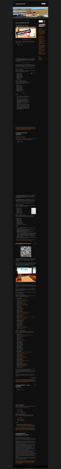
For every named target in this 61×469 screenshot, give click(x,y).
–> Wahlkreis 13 (31, 375)
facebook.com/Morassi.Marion (22, 357)
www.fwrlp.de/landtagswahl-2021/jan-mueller (24, 360)
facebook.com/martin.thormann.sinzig (23, 312)
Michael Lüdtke (33, 128)
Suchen (44, 21)
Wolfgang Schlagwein (32, 429)
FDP (21, 428)
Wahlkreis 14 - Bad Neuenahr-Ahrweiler (23, 129)
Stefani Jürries (18, 381)
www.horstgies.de (21, 339)
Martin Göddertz (27, 128)
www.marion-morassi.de (22, 356)
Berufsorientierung (21, 17)
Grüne (22, 428)
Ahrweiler (16, 240)
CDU (31, 427)
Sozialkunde (28, 239)
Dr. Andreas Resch (19, 127)
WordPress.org (40, 59)
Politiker (26, 239)
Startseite (17, 17)
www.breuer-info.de (20, 3)
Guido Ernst (25, 428)
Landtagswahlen (17, 128)
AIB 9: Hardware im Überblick (42, 32)
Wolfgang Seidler (29, 129)
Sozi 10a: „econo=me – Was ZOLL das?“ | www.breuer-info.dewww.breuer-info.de (42, 49)
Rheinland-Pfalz (19, 462)
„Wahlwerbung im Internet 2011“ (27, 424)
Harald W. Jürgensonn (28, 428)
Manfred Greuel (20, 128)
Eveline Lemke (19, 428)
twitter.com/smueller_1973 (22, 301)
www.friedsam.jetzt (21, 325)
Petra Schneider (23, 380)
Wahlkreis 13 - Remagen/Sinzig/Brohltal (28, 381)
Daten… (37, 17)
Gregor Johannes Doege (23, 127)
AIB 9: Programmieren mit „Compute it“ (42, 54)
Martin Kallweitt (30, 128)
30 (35, 385)
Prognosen (17, 462)
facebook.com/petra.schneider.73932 (23, 304)
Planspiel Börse (31, 17)
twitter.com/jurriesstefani (21, 319)
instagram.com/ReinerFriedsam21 (23, 327)
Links (34, 17)
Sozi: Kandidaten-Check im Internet (23, 243)
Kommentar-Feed (41, 58)
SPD (21, 462)
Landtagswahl (33, 127)
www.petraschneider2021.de (22, 303)
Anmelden (40, 57)
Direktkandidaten (19, 461)
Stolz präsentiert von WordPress (31, 466)
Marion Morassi (23, 128)
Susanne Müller (22, 381)
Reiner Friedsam (27, 380)
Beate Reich (20, 408)
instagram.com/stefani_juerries (23, 318)
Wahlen (31, 239)
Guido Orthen (27, 127)
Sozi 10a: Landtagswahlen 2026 (22, 22)
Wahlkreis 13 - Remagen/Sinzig (21, 240)
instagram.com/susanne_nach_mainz (23, 300)
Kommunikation (20, 379)
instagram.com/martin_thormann (23, 313)
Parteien (23, 239)
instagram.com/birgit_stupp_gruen (23, 353)
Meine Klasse (27, 17)
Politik (24, 239)
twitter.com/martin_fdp (21, 314)
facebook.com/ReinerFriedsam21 (23, 326)
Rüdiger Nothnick (31, 380)
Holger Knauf (30, 127)
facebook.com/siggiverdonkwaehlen (23, 365)
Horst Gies (20, 418)
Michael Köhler (17, 380)
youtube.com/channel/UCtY (22, 315)
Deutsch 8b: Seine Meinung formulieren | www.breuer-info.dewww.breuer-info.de (42, 46)
